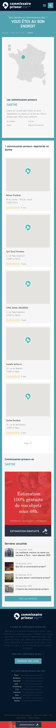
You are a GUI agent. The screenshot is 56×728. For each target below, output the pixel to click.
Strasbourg (17, 686)
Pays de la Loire (17, 32)
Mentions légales (34, 718)
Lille (17, 689)
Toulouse (17, 692)
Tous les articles (28, 599)
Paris (16, 675)
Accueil (5, 32)
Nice (17, 695)
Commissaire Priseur (17, 5)
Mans (9, 125)
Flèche (31, 121)
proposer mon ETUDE (28, 661)
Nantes (17, 701)
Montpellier (17, 698)
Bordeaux (17, 678)
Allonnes (11, 121)
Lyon (16, 684)
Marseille (17, 681)
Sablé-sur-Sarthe (36, 125)
